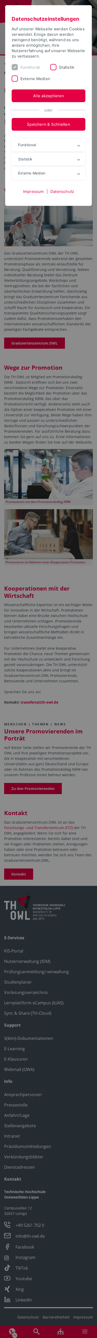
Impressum (33, 191)
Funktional (30, 67)
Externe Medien (35, 78)
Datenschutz (62, 191)
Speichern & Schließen (48, 124)
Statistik (66, 67)
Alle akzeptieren (48, 95)
